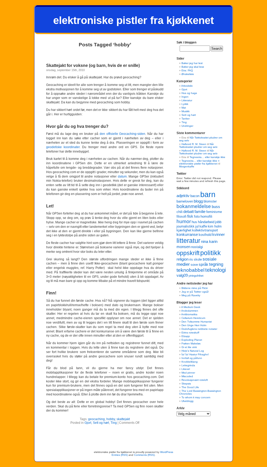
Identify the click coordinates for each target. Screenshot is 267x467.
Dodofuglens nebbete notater (199, 328)
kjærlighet (184, 230)
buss (216, 206)
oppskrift (188, 253)
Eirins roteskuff (190, 332)
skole (198, 259)
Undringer (187, 125)
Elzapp (185, 336)
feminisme (214, 212)
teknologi (215, 270)
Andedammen (189, 310)
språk (203, 264)
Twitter (181, 173)
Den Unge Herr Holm (193, 325)
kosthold (205, 235)
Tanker (185, 118)
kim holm (215, 226)
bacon (194, 196)
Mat (183, 107)
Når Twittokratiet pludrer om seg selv (198, 145)
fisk (190, 216)
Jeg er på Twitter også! (195, 291)
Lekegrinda (188, 365)
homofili (206, 216)
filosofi (181, 216)
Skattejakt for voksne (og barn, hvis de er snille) (93, 65)
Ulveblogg (187, 401)
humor (184, 221)
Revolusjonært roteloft (194, 379)
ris (191, 259)
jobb (218, 222)
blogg (198, 201)
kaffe (203, 226)
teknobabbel (190, 270)
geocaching (96, 419)
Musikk (185, 111)
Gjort (87, 423)
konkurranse (187, 234)
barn (207, 194)
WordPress (166, 452)
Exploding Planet (191, 339)
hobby (110, 419)
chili (180, 212)
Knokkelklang (189, 361)
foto (197, 216)
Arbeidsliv (187, 85)
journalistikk (186, 226)
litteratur (188, 240)
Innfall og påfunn (191, 358)
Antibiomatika (189, 314)
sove (194, 265)
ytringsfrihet (196, 275)
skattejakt (123, 419)
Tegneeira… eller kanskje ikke (207, 157)
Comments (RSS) (144, 454)
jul (197, 226)
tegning (216, 264)
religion (183, 259)
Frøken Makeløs (191, 343)
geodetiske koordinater (63, 147)
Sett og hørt (101, 423)
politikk (210, 252)
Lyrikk (184, 104)
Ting (114, 423)
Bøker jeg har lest (192, 63)
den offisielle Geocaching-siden (122, 134)
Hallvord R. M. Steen (193, 144)
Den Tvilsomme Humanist (196, 321)
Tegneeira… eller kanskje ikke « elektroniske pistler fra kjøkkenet (199, 162)
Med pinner (188, 372)
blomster (210, 201)
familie (200, 211)
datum (122, 176)
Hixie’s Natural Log (192, 350)
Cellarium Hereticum (193, 318)
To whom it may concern (195, 397)
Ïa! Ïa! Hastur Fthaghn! (195, 354)
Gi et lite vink (189, 347)
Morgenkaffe (186, 166)
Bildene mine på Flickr (194, 288)
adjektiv (183, 195)
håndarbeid (206, 222)
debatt (188, 211)
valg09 (182, 275)
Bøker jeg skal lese (192, 66)
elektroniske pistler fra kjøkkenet (133, 20)
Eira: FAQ (187, 70)
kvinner (218, 234)
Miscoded (187, 376)
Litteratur (186, 100)
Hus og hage (189, 93)
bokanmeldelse (194, 206)
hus (194, 222)
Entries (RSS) (120, 454)
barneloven (185, 201)
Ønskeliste (187, 74)
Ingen (185, 96)
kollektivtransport (205, 230)
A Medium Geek (190, 307)
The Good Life (190, 387)
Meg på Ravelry (190, 295)
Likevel (185, 369)
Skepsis (186, 383)
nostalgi (197, 247)
